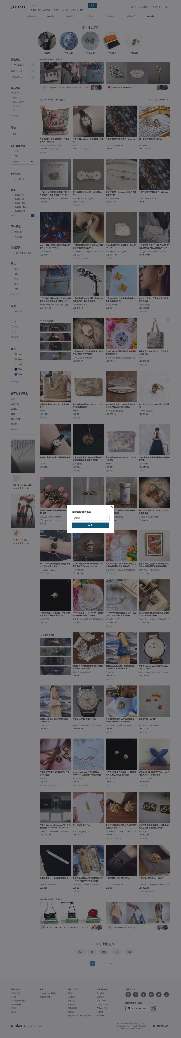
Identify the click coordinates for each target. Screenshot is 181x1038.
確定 (90, 525)
